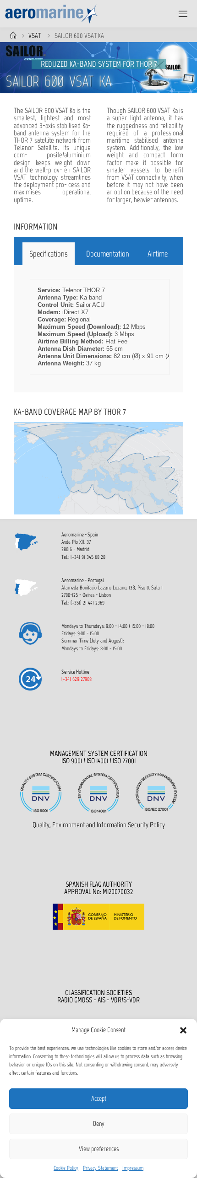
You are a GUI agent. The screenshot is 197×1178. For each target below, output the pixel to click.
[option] (98, 67)
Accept (98, 1098)
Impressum (132, 1168)
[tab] (48, 253)
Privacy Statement (100, 1168)
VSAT (34, 36)
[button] (183, 1030)
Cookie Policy (66, 1168)
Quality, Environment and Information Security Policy (99, 824)
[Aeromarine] (51, 13)
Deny (98, 1123)
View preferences (99, 1149)
